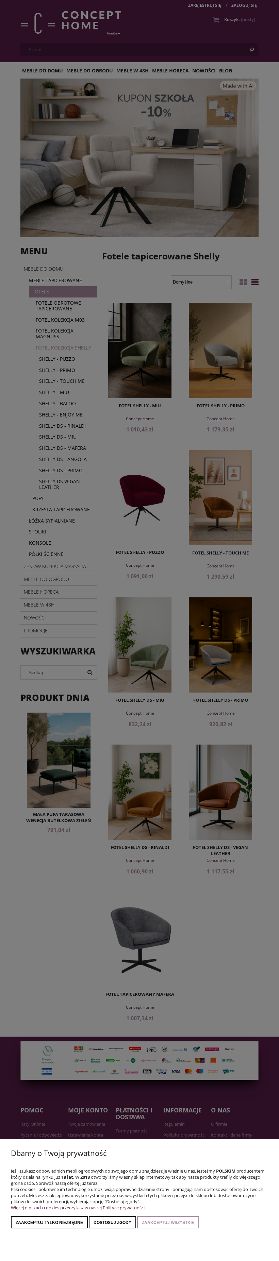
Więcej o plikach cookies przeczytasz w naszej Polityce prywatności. (78, 1208)
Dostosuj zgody (112, 1222)
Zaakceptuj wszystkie (168, 1222)
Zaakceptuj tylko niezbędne (49, 1222)
